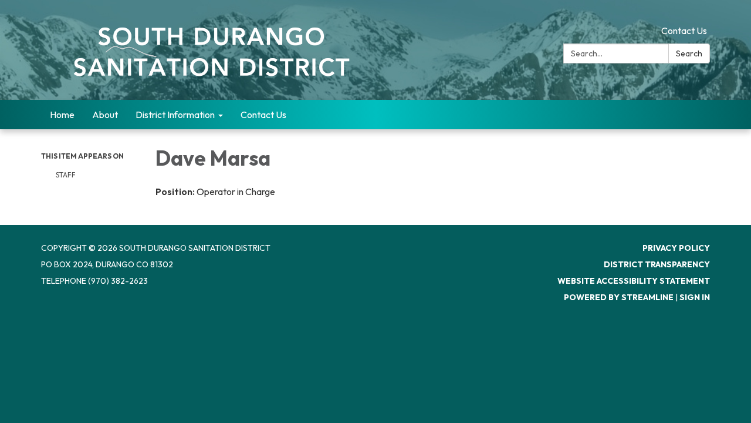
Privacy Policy (676, 248)
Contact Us (684, 30)
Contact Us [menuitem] (263, 114)
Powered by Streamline (619, 297)
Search (689, 53)
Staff (66, 174)
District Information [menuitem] (175, 114)
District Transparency (657, 264)
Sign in (694, 297)
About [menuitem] (105, 114)
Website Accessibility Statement (633, 281)
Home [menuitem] (62, 114)
